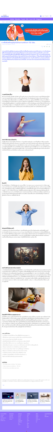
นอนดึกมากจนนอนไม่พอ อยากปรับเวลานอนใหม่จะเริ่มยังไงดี (32, 401)
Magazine (39, 19)
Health (10, 22)
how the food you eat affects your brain (11, 368)
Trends (23, 19)
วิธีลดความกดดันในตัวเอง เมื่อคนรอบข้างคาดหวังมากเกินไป (15, 351)
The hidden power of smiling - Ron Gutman (12, 364)
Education (17, 19)
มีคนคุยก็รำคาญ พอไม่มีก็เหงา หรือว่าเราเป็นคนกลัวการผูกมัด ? (45, 401)
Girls (27, 19)
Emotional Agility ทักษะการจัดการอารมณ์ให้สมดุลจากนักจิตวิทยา (16, 349)
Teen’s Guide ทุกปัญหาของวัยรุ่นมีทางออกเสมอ (12, 339)
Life (12, 22)
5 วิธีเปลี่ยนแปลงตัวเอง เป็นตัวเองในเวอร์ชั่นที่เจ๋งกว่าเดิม (14, 352)
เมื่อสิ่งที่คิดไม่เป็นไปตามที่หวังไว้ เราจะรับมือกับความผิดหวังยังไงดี (16, 341)
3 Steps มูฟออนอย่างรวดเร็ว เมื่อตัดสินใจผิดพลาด (19, 401)
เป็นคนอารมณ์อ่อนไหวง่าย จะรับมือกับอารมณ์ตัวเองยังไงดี (15, 347)
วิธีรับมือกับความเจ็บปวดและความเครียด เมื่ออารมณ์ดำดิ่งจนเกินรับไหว (17, 337)
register (46, 16)
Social (7, 22)
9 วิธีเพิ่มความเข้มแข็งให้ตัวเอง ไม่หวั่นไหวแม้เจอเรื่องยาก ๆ (15, 354)
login (43, 16)
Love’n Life (32, 19)
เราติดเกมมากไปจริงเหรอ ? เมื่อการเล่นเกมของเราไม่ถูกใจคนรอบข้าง (8, 401)
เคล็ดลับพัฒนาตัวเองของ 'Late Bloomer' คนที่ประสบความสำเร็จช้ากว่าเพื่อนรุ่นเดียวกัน (20, 345)
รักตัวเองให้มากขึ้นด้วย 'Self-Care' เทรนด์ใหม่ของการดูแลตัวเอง (16, 343)
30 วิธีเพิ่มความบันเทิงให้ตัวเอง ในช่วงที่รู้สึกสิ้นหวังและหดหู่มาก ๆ (16, 335)
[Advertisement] (26, 7)
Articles (12, 19)
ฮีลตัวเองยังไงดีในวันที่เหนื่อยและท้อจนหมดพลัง (12, 356)
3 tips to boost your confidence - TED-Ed (11, 366)
